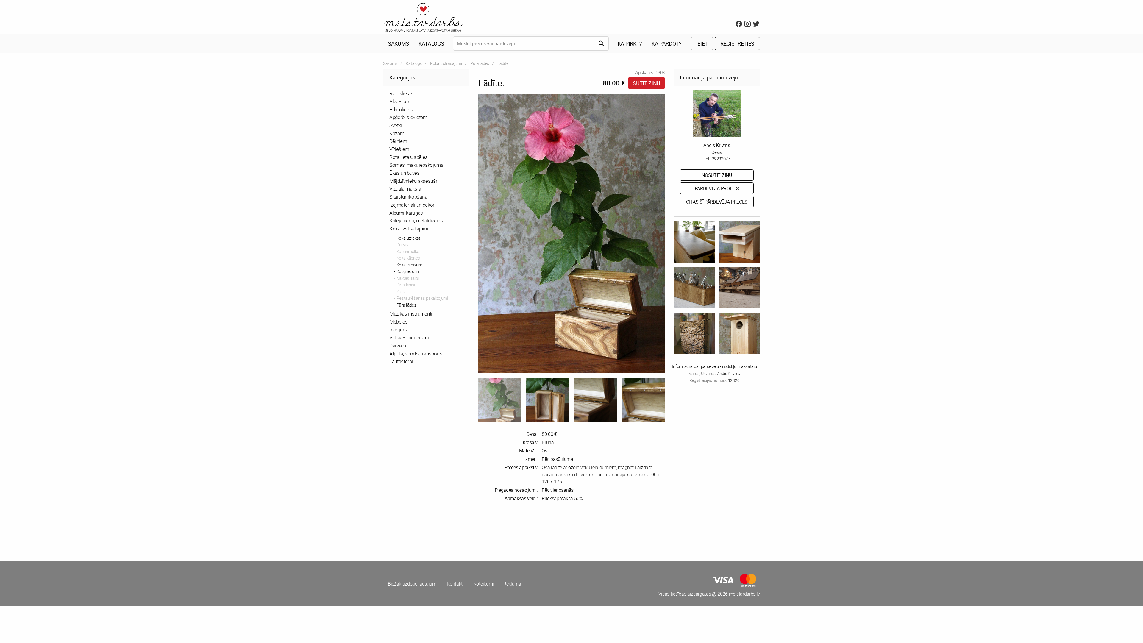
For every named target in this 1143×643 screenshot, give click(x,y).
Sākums (398, 43)
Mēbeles (398, 321)
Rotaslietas (401, 93)
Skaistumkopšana (408, 196)
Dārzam (397, 345)
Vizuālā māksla (405, 188)
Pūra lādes (479, 63)
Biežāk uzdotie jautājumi (412, 583)
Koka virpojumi (409, 265)
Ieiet (702, 43)
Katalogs (431, 43)
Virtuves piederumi (409, 337)
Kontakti (455, 583)
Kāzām (396, 133)
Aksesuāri (399, 101)
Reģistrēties (737, 43)
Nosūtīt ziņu (717, 175)
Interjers (398, 329)
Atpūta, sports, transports (416, 353)
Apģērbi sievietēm (408, 117)
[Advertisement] (476, 531)
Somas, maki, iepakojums (416, 164)
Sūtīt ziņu (646, 83)
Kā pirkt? (630, 43)
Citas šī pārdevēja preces (716, 202)
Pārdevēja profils (717, 188)
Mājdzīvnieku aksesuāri (413, 180)
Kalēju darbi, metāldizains (416, 220)
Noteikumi (483, 583)
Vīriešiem (399, 149)
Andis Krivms (716, 145)
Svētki (395, 125)
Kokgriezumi (407, 271)
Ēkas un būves (404, 172)
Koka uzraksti (408, 238)
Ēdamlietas (401, 109)
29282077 (721, 159)
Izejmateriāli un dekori (412, 204)
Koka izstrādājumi (446, 63)
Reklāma (512, 583)
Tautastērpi (401, 361)
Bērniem (398, 141)
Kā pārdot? (667, 43)
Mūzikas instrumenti (410, 313)
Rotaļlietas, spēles (408, 157)
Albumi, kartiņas (406, 212)
